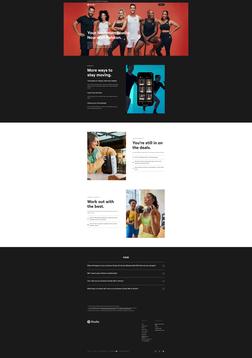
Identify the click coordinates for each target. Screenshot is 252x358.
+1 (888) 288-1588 (158, 328)
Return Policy (144, 334)
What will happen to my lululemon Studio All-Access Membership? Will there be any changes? (121, 266)
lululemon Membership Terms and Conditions (108, 308)
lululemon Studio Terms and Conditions (125, 308)
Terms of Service (145, 331)
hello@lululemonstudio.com (159, 330)
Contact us (157, 326)
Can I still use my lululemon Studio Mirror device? (105, 281)
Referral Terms (144, 329)
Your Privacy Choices (112, 351)
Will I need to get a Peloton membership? (102, 273)
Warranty (143, 327)
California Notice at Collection (145, 337)
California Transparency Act (146, 339)
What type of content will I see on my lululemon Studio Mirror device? (112, 289)
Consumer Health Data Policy (103, 351)
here (118, 306)
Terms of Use (89, 351)
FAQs (143, 324)
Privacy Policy (95, 351)
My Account (161, 4)
